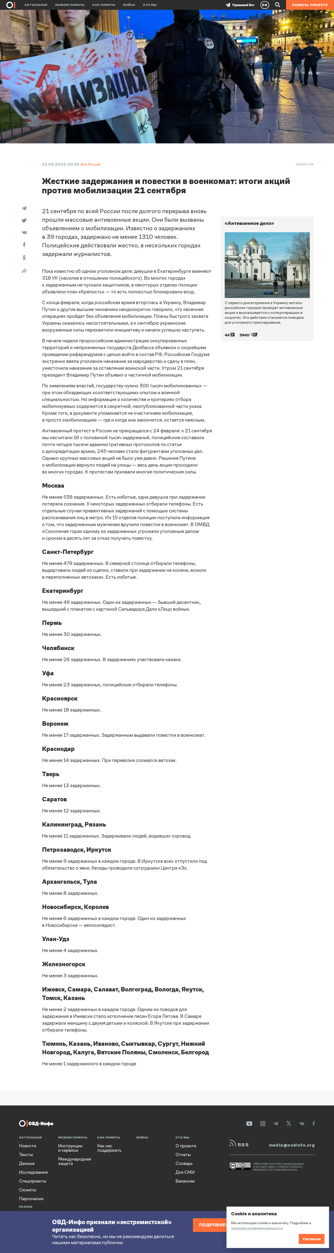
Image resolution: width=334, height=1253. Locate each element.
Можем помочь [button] (70, 4)
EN (264, 5)
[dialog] (277, 1227)
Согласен (312, 1239)
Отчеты (183, 1154)
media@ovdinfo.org (292, 1145)
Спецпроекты (32, 1181)
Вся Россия (90, 164)
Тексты (26, 1154)
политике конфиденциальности (257, 1228)
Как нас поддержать (109, 1148)
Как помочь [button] (103, 4)
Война (129, 4)
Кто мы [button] (150, 4)
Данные (26, 1163)
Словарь (184, 1163)
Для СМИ (185, 1172)
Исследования (33, 1172)
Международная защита (74, 1161)
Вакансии (185, 1181)
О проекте (186, 1146)
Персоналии (31, 1198)
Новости (305, 164)
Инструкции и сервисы (70, 1148)
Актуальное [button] (35, 4)
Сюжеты (27, 1190)
